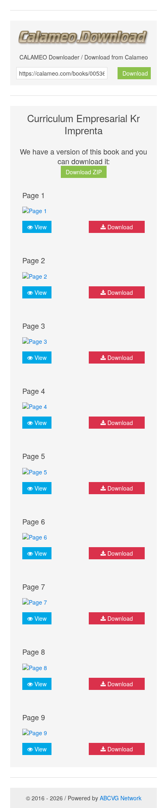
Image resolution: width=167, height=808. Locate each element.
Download (135, 73)
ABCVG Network (120, 798)
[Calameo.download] (83, 35)
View (40, 227)
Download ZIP (84, 172)
